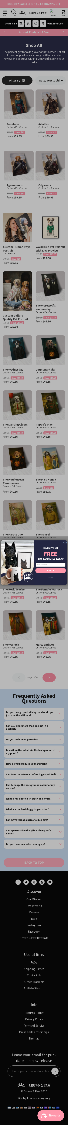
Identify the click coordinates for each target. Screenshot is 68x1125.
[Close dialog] (65, 542)
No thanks (50, 577)
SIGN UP (51, 570)
